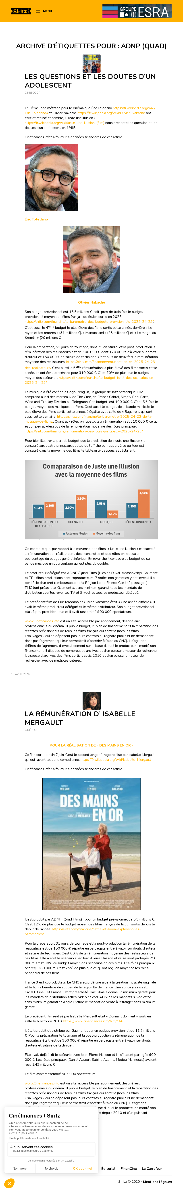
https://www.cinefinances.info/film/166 (93, 1021)
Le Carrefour (152, 1168)
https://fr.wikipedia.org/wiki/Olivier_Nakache (111, 113)
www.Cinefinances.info (42, 621)
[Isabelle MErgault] (92, 701)
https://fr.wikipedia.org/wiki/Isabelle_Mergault (116, 759)
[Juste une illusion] (92, 64)
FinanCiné (129, 1168)
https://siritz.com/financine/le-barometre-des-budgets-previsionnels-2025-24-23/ (89, 321)
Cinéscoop (32, 92)
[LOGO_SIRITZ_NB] (21, 11)
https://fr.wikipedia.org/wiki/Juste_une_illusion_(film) (64, 122)
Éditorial (108, 1168)
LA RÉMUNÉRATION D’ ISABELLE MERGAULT (80, 718)
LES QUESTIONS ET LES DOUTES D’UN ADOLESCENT (90, 81)
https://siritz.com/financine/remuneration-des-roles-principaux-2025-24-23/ (84, 431)
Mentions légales (157, 1182)
